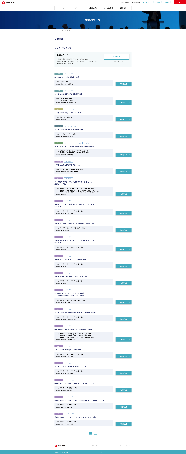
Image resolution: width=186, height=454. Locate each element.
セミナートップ (76, 446)
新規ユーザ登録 (118, 446)
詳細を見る (123, 84)
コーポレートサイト (147, 2)
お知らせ (101, 446)
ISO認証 (158, 2)
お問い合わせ (124, 8)
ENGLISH (167, 2)
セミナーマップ (77, 8)
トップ (62, 8)
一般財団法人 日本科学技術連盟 (61, 452)
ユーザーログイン (109, 446)
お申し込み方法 (93, 8)
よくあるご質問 (108, 8)
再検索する (116, 56)
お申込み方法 (94, 446)
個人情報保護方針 (136, 2)
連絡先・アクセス (125, 2)
